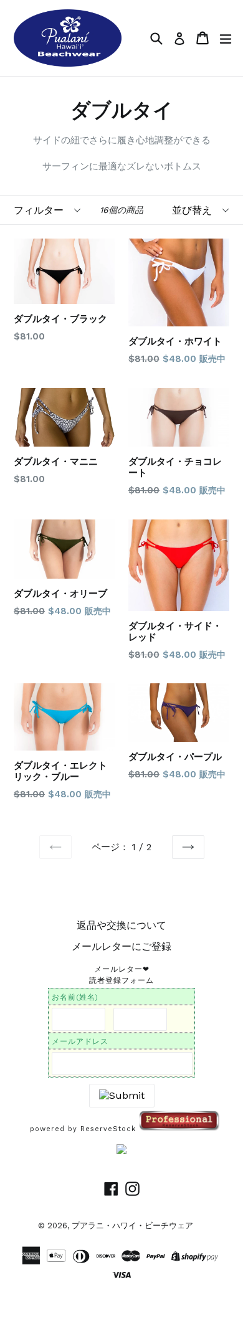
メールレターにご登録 (121, 946)
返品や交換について (121, 925)
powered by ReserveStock (84, 1129)
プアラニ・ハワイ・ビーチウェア (132, 1225)
